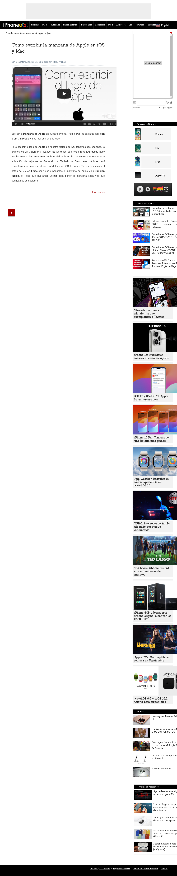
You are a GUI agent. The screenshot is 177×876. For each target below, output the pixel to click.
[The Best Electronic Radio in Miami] (157, 190)
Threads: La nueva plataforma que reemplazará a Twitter (149, 313)
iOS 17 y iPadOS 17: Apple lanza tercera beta (151, 398)
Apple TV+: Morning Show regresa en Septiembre (151, 659)
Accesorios (100, 25)
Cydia (110, 25)
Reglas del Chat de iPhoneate (145, 868)
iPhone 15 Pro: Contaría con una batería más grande (152, 439)
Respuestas (152, 25)
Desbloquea (86, 25)
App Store (120, 25)
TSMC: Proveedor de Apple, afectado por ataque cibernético (152, 527)
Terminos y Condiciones (100, 868)
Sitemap (164, 868)
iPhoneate (15, 25)
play (140, 189)
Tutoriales (55, 25)
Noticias (35, 25)
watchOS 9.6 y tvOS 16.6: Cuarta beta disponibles (151, 700)
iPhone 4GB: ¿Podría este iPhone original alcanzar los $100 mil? (152, 616)
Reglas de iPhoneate (121, 868)
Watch (45, 25)
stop (147, 189)
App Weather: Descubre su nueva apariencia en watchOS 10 (151, 482)
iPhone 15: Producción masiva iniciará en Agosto (151, 356)
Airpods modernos (161, 768)
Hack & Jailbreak (70, 25)
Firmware (140, 25)
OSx (130, 25)
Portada (9, 33)
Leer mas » (98, 192)
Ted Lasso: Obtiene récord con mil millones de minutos (151, 571)
